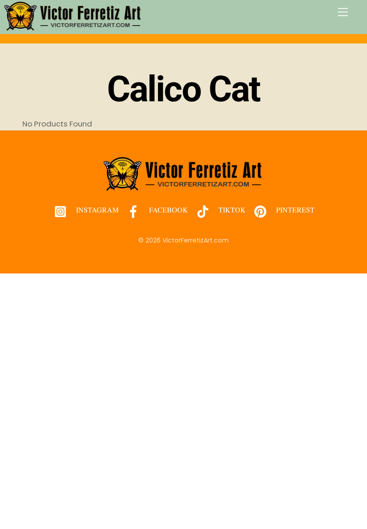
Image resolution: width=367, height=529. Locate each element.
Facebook (167, 209)
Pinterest (294, 209)
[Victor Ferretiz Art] (73, 27)
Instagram (96, 209)
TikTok (231, 209)
